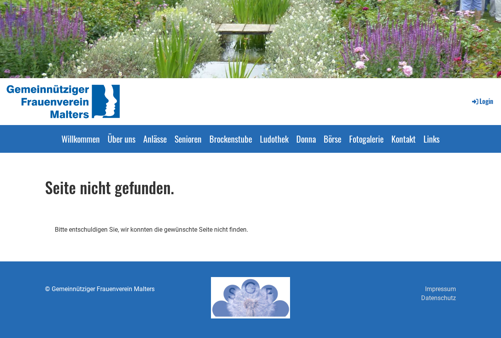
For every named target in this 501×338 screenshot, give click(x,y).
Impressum (440, 289)
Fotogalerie (366, 138)
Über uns (121, 138)
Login (486, 101)
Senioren (188, 138)
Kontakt (403, 138)
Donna (306, 138)
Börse (332, 138)
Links (432, 138)
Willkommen (80, 138)
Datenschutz (438, 298)
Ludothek (274, 138)
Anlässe (155, 138)
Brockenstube (230, 138)
